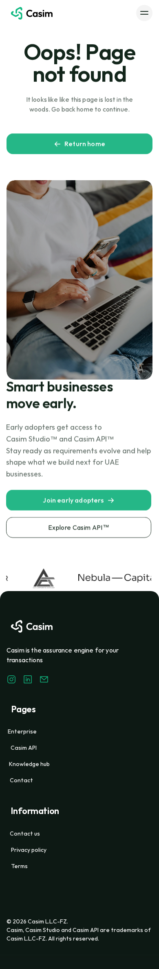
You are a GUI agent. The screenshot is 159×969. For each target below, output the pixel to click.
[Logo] (32, 13)
